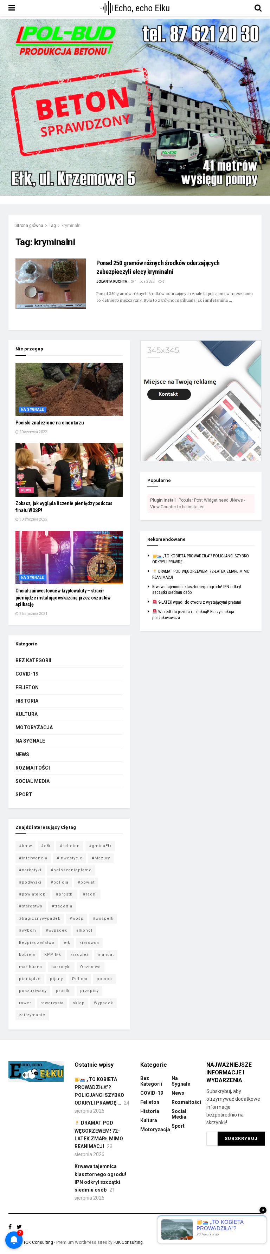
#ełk (46, 846)
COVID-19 (26, 674)
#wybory (28, 930)
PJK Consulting (38, 1242)
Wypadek (103, 1003)
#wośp (77, 918)
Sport (23, 794)
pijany (56, 979)
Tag (52, 225)
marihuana (30, 967)
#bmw (25, 846)
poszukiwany (33, 990)
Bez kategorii (33, 660)
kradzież (79, 954)
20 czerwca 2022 (33, 432)
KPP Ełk (52, 954)
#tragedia (62, 906)
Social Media (32, 781)
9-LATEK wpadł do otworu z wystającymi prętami (199, 602)
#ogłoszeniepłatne (71, 870)
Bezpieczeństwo (36, 942)
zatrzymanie (32, 1015)
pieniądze (30, 979)
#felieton (70, 846)
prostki (63, 990)
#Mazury (101, 858)
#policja (60, 882)
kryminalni (72, 225)
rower (25, 1003)
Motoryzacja (34, 727)
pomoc (104, 979)
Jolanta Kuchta (111, 281)
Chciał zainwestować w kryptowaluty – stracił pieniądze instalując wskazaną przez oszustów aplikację (62, 597)
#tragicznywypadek (39, 918)
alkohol (84, 930)
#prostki (65, 894)
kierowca (89, 942)
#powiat (86, 882)
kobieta (27, 954)
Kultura (26, 714)
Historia (26, 701)
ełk (67, 942)
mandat (106, 954)
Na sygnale (32, 409)
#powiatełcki (33, 894)
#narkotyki (30, 870)
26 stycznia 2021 (33, 614)
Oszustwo (90, 967)
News (26, 490)
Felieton (27, 687)
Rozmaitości (32, 768)
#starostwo (31, 906)
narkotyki (61, 967)
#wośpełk (103, 918)
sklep (79, 1003)
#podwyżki (30, 882)
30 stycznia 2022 (33, 519)
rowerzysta (52, 1003)
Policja (80, 979)
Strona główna (29, 225)
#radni (90, 894)
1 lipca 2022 (144, 281)
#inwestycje (70, 858)
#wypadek (56, 930)
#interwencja (33, 858)
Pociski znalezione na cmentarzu (49, 422)
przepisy (89, 990)
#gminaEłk (100, 846)
